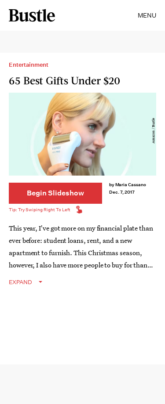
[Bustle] (32, 15)
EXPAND (20, 282)
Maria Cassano (130, 185)
